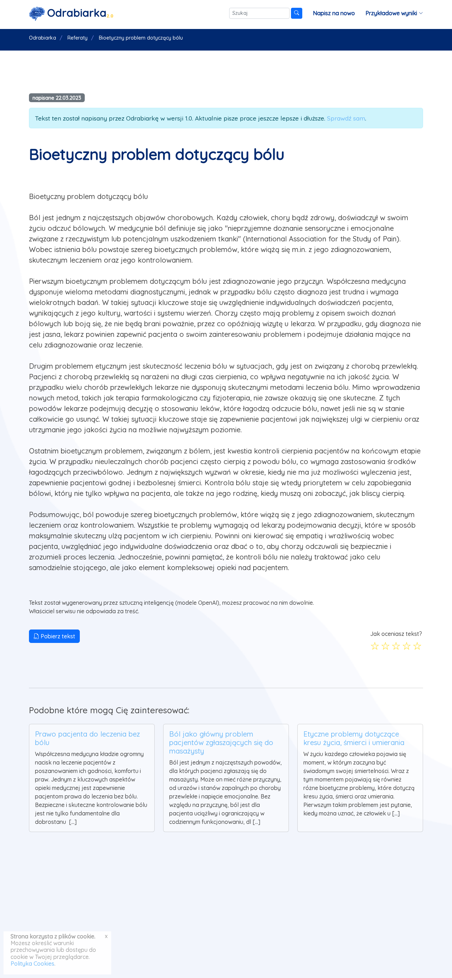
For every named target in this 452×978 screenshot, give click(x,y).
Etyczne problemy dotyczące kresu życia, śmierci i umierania (353, 738)
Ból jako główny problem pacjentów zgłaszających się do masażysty (221, 742)
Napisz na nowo (334, 13)
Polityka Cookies (32, 963)
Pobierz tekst (57, 636)
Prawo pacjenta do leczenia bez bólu (87, 738)
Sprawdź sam (346, 118)
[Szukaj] (296, 13)
